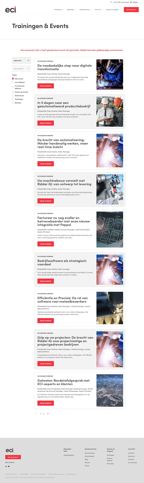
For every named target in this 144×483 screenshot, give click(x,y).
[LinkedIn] (6, 467)
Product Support (109, 459)
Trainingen (19, 99)
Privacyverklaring (11, 474)
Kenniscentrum (90, 453)
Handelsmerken (71, 474)
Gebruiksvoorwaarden (38, 474)
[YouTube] (8, 467)
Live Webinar (20, 82)
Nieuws (87, 463)
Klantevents (19, 95)
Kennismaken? (131, 10)
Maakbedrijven (69, 455)
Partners (131, 459)
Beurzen (18, 102)
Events (87, 466)
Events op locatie (21, 92)
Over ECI (131, 453)
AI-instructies (132, 463)
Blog (86, 459)
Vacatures (131, 456)
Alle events (19, 78)
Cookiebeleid (23, 474)
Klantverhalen (89, 456)
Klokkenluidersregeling (55, 474)
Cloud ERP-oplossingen (121, 2)
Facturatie (110, 464)
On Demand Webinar (19, 87)
